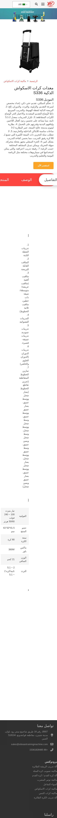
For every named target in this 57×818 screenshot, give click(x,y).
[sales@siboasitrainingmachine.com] (51, 744)
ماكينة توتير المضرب (47, 780)
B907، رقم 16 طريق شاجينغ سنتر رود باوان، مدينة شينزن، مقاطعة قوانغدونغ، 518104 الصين (26, 735)
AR (20, 4)
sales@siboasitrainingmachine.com (29, 744)
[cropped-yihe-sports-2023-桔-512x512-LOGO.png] (50, 4)
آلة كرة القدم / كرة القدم (44, 775)
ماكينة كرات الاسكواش (46, 789)
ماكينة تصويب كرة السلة (45, 771)
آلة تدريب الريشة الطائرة (44, 766)
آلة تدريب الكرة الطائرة (45, 797)
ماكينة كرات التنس (48, 793)
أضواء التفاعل (50, 784)
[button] (42, 4)
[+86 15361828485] (51, 749)
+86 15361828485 (38, 749)
